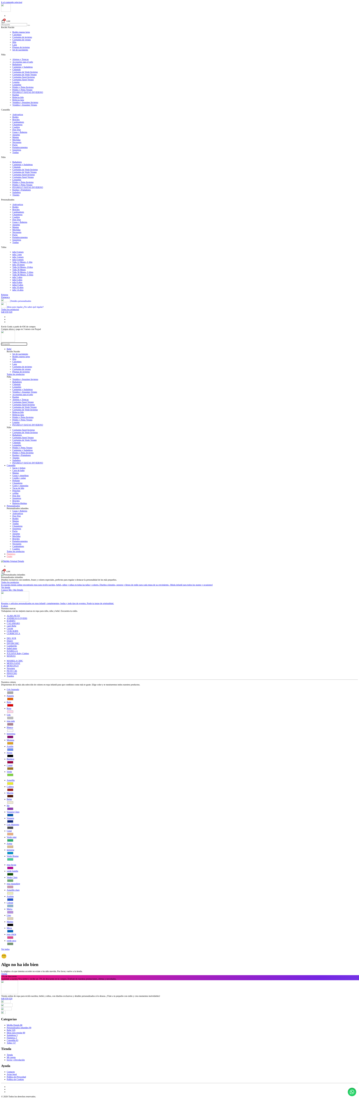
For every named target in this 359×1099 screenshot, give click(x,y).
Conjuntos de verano (21, 40)
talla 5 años (17, 277)
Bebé (9, 349)
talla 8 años (17, 282)
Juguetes (16, 135)
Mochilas (16, 140)
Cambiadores (18, 122)
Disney (10, 641)
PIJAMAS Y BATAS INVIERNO (27, 92)
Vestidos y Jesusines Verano (24, 105)
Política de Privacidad (16, 1077)
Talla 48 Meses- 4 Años (22, 275)
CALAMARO (13, 623)
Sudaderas (12, 1035)
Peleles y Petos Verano (22, 90)
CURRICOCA (13, 633)
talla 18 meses (18, 264)
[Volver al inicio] (6, 11)
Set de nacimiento (20, 50)
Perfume (16, 480)
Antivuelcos (17, 114)
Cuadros (16, 127)
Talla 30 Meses (19, 269)
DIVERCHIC (13, 643)
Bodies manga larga (21, 32)
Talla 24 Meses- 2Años (22, 267)
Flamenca (5, 297)
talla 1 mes (17, 254)
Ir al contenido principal (11, 2)
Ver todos (5, 949)
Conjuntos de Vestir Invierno (25, 72)
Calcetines (16, 34)
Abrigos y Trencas (20, 59)
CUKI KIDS (12, 631)
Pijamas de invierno (21, 47)
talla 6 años (17, 280)
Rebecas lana (18, 100)
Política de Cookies (15, 1079)
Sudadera (16, 192)
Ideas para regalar (16, 1033)
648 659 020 (6, 312)
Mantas (15, 137)
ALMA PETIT (13, 616)
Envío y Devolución (16, 1060)
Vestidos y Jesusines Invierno (25, 102)
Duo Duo (16, 129)
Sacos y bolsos (18, 468)
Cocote (10, 628)
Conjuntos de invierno (22, 37)
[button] (352, 1092)
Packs (15, 145)
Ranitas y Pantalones (21, 190)
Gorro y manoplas (20, 485)
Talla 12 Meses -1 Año (22, 262)
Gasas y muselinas (20, 475)
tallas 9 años (17, 285)
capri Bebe (11, 626)
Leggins (15, 82)
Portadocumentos (20, 147)
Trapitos (10, 676)
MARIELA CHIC (15, 661)
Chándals (16, 69)
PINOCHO (12, 673)
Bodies (15, 117)
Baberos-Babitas (19, 503)
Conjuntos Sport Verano (23, 79)
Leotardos (16, 85)
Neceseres (16, 142)
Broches (16, 119)
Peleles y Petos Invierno (23, 87)
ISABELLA (12, 651)
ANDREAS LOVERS (17, 618)
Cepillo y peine (19, 478)
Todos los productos (10, 309)
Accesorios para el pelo (22, 62)
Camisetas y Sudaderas (22, 67)
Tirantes (15, 195)
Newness (11, 668)
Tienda (4, 974)
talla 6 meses (18, 259)
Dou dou (16, 496)
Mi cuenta (11, 1057)
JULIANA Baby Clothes (18, 653)
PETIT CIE (12, 671)
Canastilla (11, 465)
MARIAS (11, 656)
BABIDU (11, 621)
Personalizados (13, 506)
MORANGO (13, 666)
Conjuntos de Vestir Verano (24, 74)
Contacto (11, 1072)
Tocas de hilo (18, 488)
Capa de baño (18, 470)
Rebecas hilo (18, 97)
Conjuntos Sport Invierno (23, 77)
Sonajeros (16, 150)
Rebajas (4, 295)
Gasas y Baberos (19, 132)
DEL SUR (11, 638)
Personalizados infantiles (19, 1027)
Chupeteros (17, 124)
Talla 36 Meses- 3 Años (22, 272)
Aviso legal (12, 1074)
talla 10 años (17, 287)
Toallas (15, 152)
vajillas (15, 493)
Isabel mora (12, 648)
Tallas (11, 1043)
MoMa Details (14, 1025)
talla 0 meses (18, 252)
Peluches (16, 490)
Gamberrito (12, 646)
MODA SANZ (13, 663)
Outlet (9, 556)
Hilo (14, 42)
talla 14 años (17, 290)
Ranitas (15, 95)
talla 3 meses (18, 257)
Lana (14, 45)
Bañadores (17, 64)
